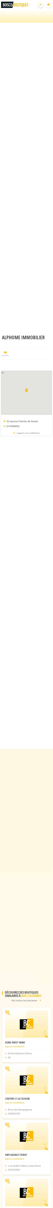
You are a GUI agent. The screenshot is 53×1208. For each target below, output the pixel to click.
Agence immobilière (14, 1046)
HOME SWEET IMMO (15, 1042)
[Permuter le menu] (40, 4)
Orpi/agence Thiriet (16, 1155)
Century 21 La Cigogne (17, 1098)
